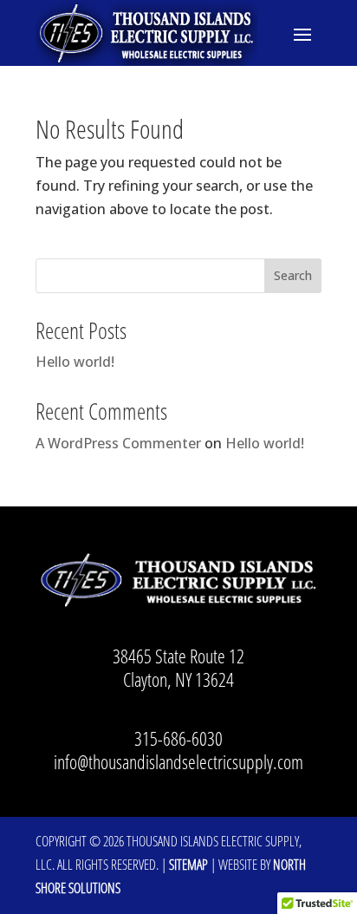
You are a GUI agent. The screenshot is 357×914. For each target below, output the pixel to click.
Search (293, 275)
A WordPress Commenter (118, 443)
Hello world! (75, 361)
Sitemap (188, 864)
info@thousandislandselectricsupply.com (178, 761)
